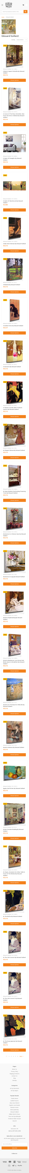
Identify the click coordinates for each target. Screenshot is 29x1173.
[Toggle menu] (2, 5)
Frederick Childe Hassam (14, 1118)
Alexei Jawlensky (14, 1109)
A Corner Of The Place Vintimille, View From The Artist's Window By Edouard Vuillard (13, 115)
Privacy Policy (14, 1071)
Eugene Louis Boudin (14, 1105)
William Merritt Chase (14, 1114)
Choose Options (14, 80)
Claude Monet (14, 1098)
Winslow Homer (14, 1107)
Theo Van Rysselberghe (14, 1116)
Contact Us (14, 1076)
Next (21, 1056)
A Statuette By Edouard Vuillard (12, 366)
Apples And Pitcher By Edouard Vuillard (14, 788)
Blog (14, 1078)
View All (14, 1121)
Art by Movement (14, 1088)
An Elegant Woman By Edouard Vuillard (14, 450)
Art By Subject (14, 1090)
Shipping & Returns (14, 1073)
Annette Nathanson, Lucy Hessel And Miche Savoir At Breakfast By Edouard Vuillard (13, 662)
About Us (14, 1069)
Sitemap (14, 1080)
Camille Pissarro (14, 1100)
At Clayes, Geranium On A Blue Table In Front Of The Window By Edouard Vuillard (14, 873)
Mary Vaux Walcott (14, 1103)
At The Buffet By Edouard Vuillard (12, 916)
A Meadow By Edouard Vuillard (11, 284)
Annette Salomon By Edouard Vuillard (13, 747)
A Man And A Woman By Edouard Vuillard (14, 243)
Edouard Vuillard (14, 1112)
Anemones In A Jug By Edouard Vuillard (14, 576)
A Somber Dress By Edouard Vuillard (13, 325)
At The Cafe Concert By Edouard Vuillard (14, 957)
